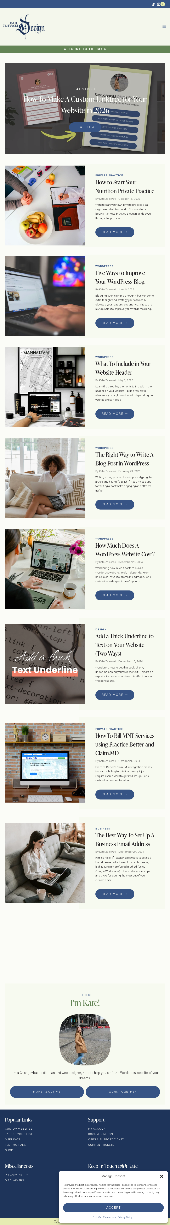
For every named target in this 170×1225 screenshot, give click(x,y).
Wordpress (104, 266)
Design (101, 629)
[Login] (153, 4)
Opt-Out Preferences (104, 1217)
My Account (97, 1129)
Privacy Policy (125, 1217)
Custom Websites (18, 1129)
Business (102, 828)
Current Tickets (101, 1145)
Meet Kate (12, 1139)
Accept (113, 1207)
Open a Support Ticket (106, 1139)
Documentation (100, 1134)
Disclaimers (14, 1180)
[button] (162, 1176)
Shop (9, 1150)
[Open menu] (164, 27)
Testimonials (15, 1145)
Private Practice (109, 175)
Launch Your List (18, 1134)
